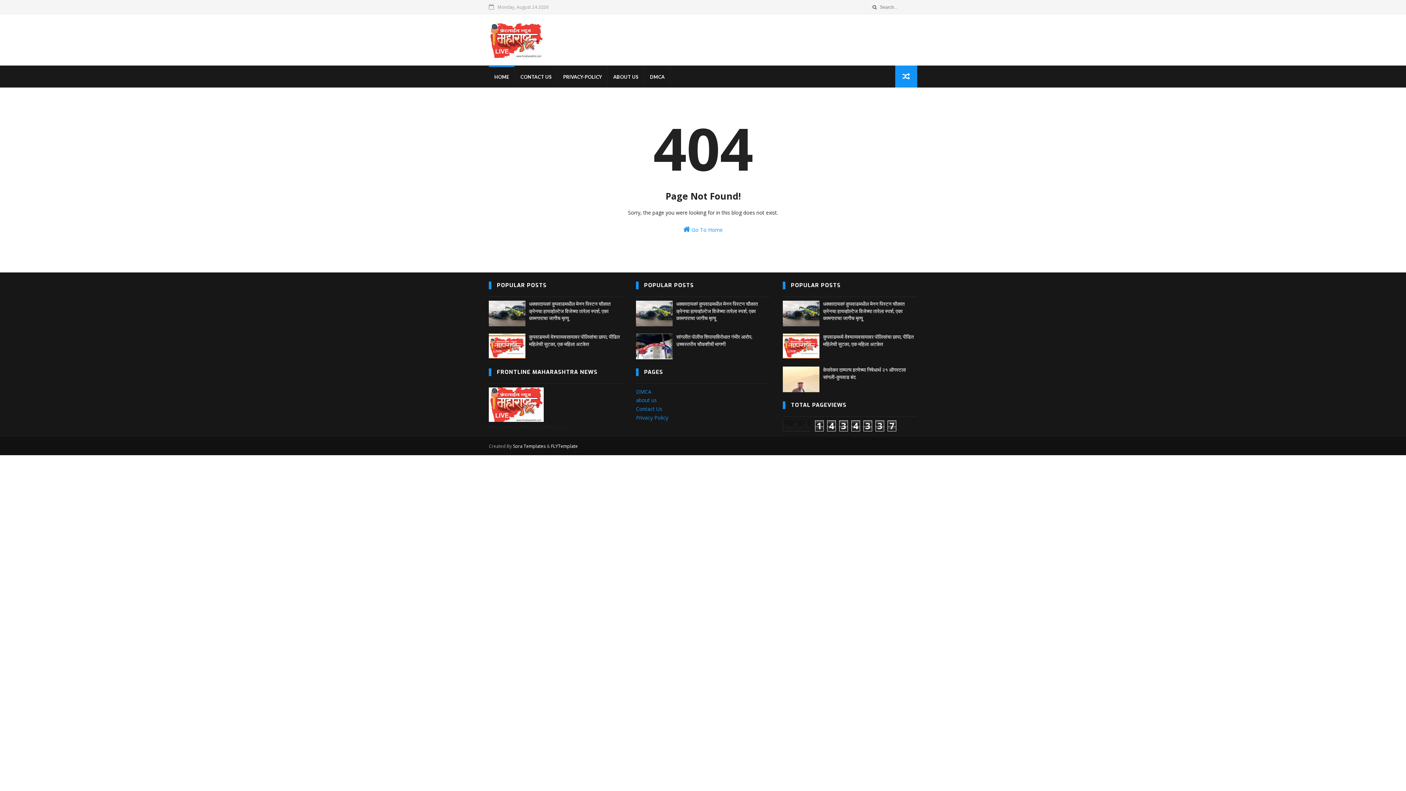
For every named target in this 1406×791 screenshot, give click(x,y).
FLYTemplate (564, 446)
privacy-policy (582, 77)
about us (646, 400)
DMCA (657, 77)
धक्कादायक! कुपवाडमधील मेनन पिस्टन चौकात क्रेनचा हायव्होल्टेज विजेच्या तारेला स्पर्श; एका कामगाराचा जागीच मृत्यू (570, 311)
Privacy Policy (652, 417)
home (501, 77)
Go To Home (706, 229)
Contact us (536, 77)
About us (626, 77)
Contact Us (649, 408)
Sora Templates (529, 446)
